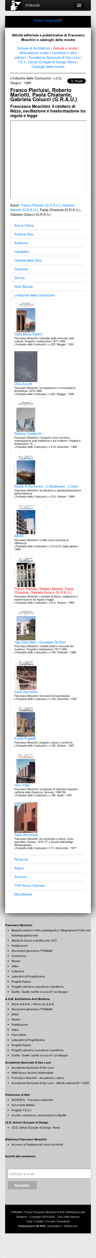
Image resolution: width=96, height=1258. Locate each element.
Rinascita (21, 859)
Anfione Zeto (23, 234)
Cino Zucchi (23, 383)
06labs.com (71, 1226)
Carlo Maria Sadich (28, 334)
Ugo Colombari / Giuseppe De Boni (40, 642)
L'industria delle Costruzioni (34, 295)
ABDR (19, 535)
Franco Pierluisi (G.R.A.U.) (41, 205)
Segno (19, 867)
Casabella (21, 251)
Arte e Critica (24, 225)
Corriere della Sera (28, 260)
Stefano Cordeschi (28, 433)
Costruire (21, 268)
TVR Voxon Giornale (29, 885)
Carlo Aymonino (26, 691)
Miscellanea (23, 894)
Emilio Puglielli (25, 738)
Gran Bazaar (23, 286)
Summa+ (21, 876)
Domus (19, 277)
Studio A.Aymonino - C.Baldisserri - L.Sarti (46, 486)
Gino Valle (21, 784)
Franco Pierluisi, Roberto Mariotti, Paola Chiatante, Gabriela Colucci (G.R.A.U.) (43, 590)
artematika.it (54, 1226)
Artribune (21, 242)
